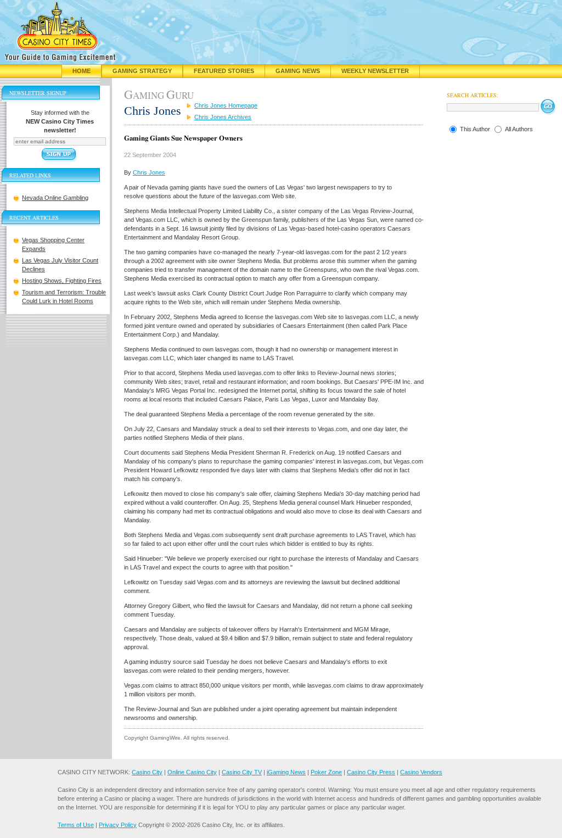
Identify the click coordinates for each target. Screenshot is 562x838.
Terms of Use (76, 825)
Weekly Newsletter (375, 71)
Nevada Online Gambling (55, 197)
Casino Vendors (421, 772)
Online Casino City (192, 772)
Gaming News (298, 71)
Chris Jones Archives (222, 117)
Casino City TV (242, 772)
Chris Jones (149, 172)
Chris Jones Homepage (225, 105)
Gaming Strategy (142, 71)
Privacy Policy (118, 825)
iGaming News (286, 772)
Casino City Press (371, 772)
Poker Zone (326, 772)
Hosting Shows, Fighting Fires (62, 280)
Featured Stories (224, 71)
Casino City (147, 772)
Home (81, 71)
